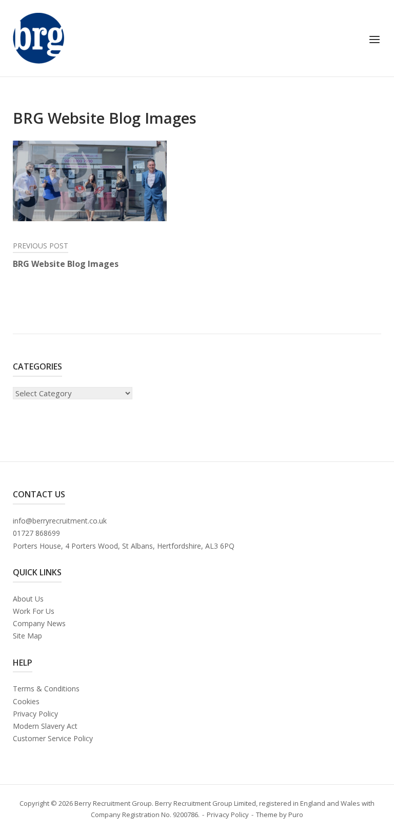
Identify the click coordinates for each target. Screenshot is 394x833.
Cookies (26, 701)
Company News (39, 623)
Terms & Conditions (46, 688)
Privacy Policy (35, 714)
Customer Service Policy (53, 738)
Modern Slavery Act (45, 726)
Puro (295, 814)
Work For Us (33, 611)
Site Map (27, 636)
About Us (28, 599)
